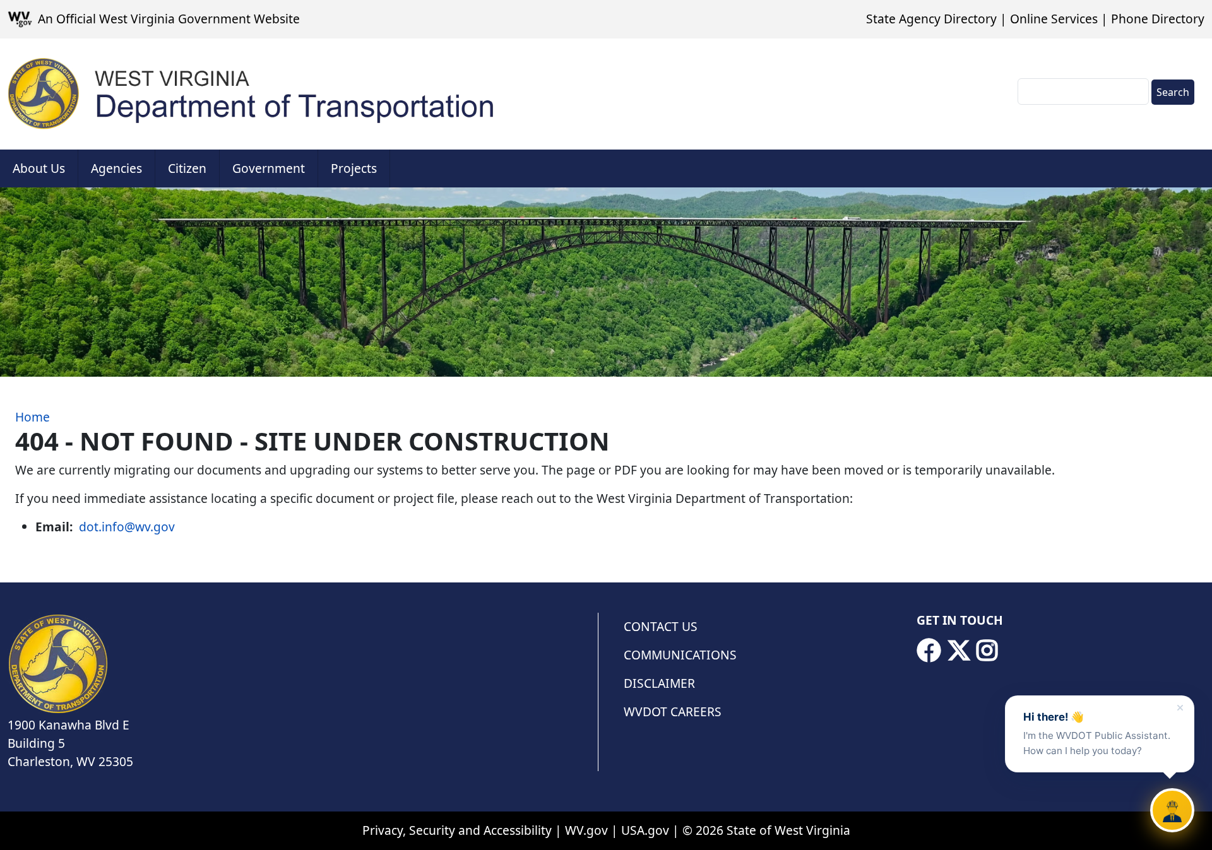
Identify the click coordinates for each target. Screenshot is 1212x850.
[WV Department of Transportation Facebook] (929, 650)
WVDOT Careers (673, 711)
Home (32, 416)
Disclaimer (659, 683)
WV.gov (586, 830)
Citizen (187, 168)
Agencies (116, 168)
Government (268, 168)
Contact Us (661, 626)
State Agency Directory (931, 18)
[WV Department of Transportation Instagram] (987, 650)
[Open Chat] (1172, 810)
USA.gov (645, 830)
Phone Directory (1157, 18)
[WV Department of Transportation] (252, 94)
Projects (354, 168)
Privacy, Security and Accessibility (457, 830)
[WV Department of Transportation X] (959, 650)
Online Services (1054, 18)
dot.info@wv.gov (127, 526)
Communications (680, 654)
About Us (39, 168)
